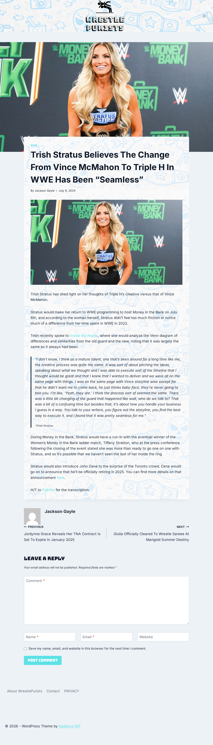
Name (32, 637)
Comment (35, 581)
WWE (34, 145)
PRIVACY (71, 691)
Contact (53, 691)
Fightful (48, 490)
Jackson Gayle (44, 190)
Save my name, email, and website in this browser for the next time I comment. (87, 648)
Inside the (78, 336)
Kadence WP (69, 726)
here (60, 478)
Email (88, 637)
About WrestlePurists (24, 691)
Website (146, 637)
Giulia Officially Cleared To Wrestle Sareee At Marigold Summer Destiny (151, 533)
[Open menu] (204, 16)
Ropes (92, 336)
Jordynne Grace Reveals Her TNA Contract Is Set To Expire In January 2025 (62, 533)
